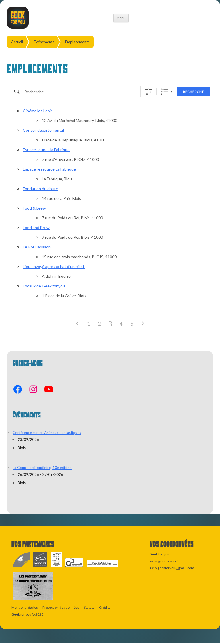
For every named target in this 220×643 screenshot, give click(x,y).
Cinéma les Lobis (38, 110)
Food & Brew (34, 208)
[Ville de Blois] (21, 567)
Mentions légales (24, 607)
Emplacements (77, 42)
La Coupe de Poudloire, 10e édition (42, 467)
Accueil (17, 42)
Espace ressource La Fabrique (49, 169)
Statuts (89, 607)
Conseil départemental (43, 130)
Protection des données (60, 607)
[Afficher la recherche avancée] (148, 91)
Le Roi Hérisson (37, 246)
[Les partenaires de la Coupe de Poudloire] (33, 600)
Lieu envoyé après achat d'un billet (54, 266)
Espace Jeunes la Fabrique (46, 149)
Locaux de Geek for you (44, 285)
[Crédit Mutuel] (102, 567)
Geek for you (21, 614)
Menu (121, 18)
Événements (44, 42)
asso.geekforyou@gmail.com (172, 568)
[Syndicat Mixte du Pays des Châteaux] (74, 567)
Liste (164, 91)
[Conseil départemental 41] (40, 567)
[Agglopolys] (56, 567)
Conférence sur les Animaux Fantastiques (47, 432)
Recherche (193, 92)
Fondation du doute (40, 188)
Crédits (105, 607)
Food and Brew (36, 227)
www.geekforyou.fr (164, 561)
